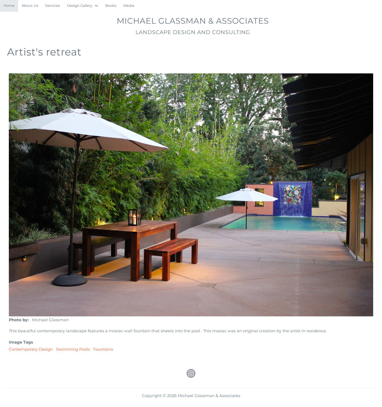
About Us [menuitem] (30, 6)
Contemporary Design (31, 349)
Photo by (18, 319)
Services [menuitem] (52, 6)
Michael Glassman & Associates (193, 21)
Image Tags (21, 342)
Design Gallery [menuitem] (79, 6)
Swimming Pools (73, 349)
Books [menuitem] (110, 6)
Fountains (103, 349)
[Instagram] (191, 373)
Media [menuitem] (128, 6)
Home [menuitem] (9, 6)
